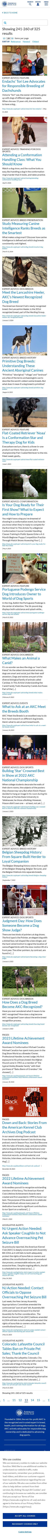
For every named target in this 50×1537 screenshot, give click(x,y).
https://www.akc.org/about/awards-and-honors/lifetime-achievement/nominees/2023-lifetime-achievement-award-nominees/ (22, 1077)
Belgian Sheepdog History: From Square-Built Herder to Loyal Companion (24, 856)
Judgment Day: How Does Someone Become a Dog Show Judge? (22, 925)
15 (38, 1400)
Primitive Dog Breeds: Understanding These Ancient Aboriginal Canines (22, 365)
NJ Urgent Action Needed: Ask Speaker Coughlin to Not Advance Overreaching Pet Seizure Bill (24, 1235)
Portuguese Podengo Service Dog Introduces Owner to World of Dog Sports (24, 594)
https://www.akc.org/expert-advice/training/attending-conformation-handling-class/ (20, 178)
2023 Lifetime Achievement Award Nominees (23, 1040)
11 (14, 1400)
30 (12, 38)
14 (32, 1400)
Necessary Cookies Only (25, 1524)
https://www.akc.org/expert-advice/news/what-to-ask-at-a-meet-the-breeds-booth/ (24, 726)
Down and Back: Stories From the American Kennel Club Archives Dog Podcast (24, 1127)
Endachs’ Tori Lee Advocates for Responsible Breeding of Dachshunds (23, 86)
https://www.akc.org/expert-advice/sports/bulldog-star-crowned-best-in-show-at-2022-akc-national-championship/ (24, 807)
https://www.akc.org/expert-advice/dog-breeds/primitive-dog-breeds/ (23, 388)
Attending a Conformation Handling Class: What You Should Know (22, 159)
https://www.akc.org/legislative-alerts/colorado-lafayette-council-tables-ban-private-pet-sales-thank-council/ (24, 1383)
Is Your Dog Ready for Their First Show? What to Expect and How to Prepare (23, 509)
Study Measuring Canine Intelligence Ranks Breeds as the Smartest (23, 228)
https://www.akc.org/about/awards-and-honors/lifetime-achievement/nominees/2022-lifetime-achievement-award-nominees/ (22, 1214)
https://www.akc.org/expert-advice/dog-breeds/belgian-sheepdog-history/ (24, 876)
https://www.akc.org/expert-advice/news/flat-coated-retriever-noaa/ (23, 460)
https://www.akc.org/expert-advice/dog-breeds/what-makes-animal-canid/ (22, 693)
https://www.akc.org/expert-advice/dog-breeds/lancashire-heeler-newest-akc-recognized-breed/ (24, 316)
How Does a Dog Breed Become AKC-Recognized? (22, 1004)
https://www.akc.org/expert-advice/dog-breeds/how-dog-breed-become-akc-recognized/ (23, 1024)
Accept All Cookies (25, 1516)
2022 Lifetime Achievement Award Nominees (23, 1180)
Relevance (16, 41)
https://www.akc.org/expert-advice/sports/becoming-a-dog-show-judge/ (24, 957)
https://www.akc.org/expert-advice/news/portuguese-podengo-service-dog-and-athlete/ (23, 613)
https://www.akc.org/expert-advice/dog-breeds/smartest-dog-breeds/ (22, 247)
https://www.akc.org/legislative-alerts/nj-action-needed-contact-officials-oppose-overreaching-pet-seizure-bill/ (24, 1330)
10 (4, 38)
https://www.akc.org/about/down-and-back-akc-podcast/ (21, 1166)
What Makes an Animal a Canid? (21, 660)
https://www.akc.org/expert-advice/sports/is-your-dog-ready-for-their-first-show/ (24, 544)
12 (20, 1400)
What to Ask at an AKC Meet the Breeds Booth (24, 708)
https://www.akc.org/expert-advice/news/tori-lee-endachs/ (22, 109)
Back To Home (11, 13)
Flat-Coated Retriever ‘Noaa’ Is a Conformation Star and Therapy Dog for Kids (24, 437)
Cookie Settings (25, 1532)
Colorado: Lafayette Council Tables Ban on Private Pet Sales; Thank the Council (23, 1348)
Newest (26, 41)
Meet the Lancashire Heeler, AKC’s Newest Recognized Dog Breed (23, 297)
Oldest (35, 41)
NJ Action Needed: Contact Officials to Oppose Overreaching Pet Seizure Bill (24, 1292)
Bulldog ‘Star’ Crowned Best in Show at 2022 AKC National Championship (23, 775)
